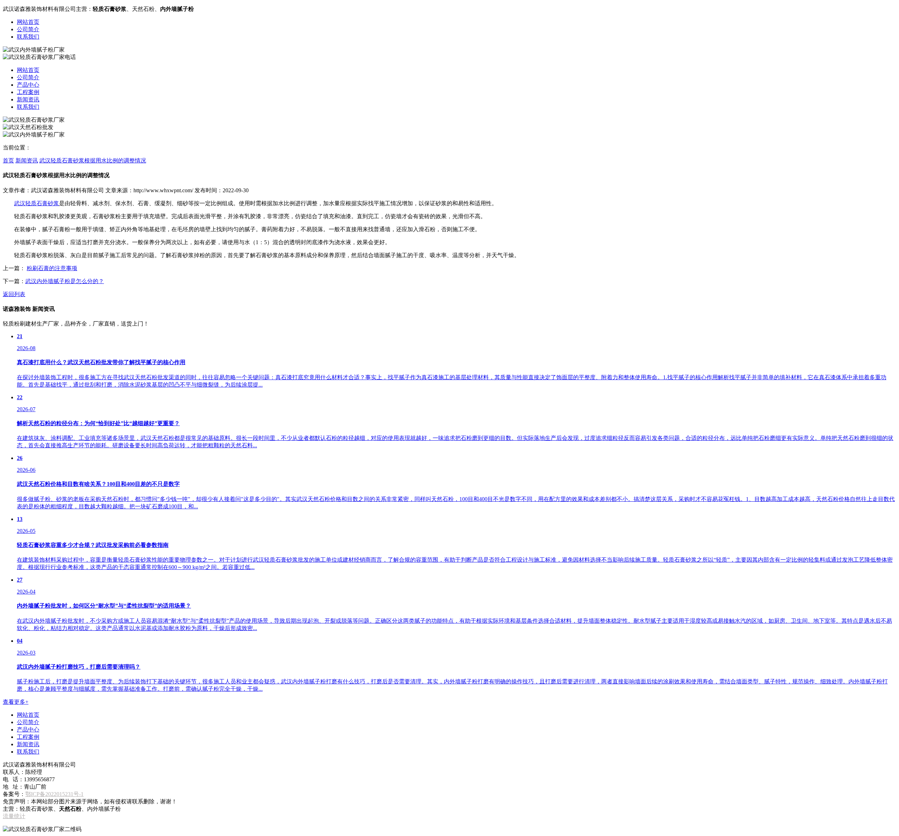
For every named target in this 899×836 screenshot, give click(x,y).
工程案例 (28, 92)
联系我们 (28, 37)
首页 (8, 160)
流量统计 (14, 816)
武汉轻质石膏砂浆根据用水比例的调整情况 (92, 160)
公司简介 (28, 29)
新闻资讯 (28, 99)
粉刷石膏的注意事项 (52, 268)
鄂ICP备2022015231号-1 (54, 794)
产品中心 (28, 85)
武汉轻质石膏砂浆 (36, 203)
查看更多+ (15, 702)
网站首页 (28, 22)
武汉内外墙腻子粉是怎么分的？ (64, 281)
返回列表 (14, 294)
